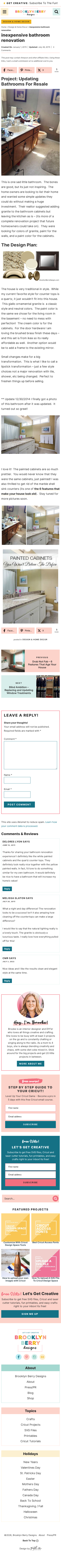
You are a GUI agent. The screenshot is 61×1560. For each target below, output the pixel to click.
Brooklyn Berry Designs (30, 12)
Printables (30, 1435)
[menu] (4, 11)
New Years (30, 1462)
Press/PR (30, 1387)
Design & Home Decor (16, 22)
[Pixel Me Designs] (36, 1549)
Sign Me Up (30, 1313)
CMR (5, 958)
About (31, 1381)
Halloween (30, 1511)
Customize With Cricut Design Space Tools (15, 1243)
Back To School (30, 1500)
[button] (55, 93)
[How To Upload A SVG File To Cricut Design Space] (45, 1263)
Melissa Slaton (14, 898)
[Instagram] (34, 1357)
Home (3, 27)
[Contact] (42, 1357)
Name (8, 774)
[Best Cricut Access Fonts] (45, 1227)
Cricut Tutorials (30, 1441)
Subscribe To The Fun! (32, 3)
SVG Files (30, 1430)
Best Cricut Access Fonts (45, 1242)
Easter (30, 1478)
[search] (56, 11)
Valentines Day (30, 1467)
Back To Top (29, 1540)
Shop (30, 1398)
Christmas (30, 1517)
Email (8, 789)
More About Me (30, 1063)
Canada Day (31, 1495)
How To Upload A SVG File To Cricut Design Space (45, 1279)
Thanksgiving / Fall (30, 1506)
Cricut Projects (30, 1424)
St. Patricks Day (30, 1473)
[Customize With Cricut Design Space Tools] (15, 1227)
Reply (7, 888)
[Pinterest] (27, 1357)
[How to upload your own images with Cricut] (15, 1263)
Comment (10, 738)
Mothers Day (30, 1484)
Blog (30, 1392)
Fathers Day (31, 1489)
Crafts (30, 1419)
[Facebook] (19, 1357)
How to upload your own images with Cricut (15, 1279)
